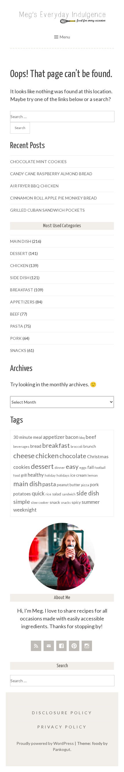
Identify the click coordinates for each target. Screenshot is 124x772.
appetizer (54, 437)
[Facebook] (61, 646)
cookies (21, 467)
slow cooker (40, 502)
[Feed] (36, 646)
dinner (60, 467)
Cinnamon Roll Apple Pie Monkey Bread (53, 197)
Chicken (19, 265)
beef (91, 437)
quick (38, 493)
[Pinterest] (74, 646)
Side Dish (19, 277)
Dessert (19, 253)
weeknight (25, 510)
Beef (14, 314)
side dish (87, 493)
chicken (47, 456)
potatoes (22, 493)
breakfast (56, 445)
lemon (93, 475)
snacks (66, 502)
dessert (42, 466)
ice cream (78, 475)
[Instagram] (87, 646)
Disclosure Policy (62, 712)
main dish (27, 484)
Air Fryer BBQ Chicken (34, 185)
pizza (85, 485)
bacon (71, 437)
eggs (83, 467)
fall (90, 467)
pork (94, 484)
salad (56, 494)
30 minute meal (27, 437)
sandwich (69, 494)
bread (35, 446)
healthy (36, 475)
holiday (50, 475)
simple (21, 501)
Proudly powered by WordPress (45, 743)
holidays (63, 475)
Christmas (97, 456)
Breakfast (21, 289)
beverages (21, 446)
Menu (65, 36)
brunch (89, 446)
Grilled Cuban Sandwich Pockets (47, 210)
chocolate (72, 455)
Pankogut (61, 749)
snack (55, 502)
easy (72, 466)
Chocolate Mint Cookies (38, 161)
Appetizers (22, 301)
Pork (16, 338)
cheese (24, 455)
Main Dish (20, 241)
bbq (82, 437)
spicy (76, 502)
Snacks (18, 350)
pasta (49, 484)
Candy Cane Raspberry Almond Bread (51, 173)
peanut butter (68, 484)
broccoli (76, 446)
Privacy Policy (62, 726)
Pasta (16, 326)
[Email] (49, 646)
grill (24, 475)
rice (48, 494)
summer (91, 502)
